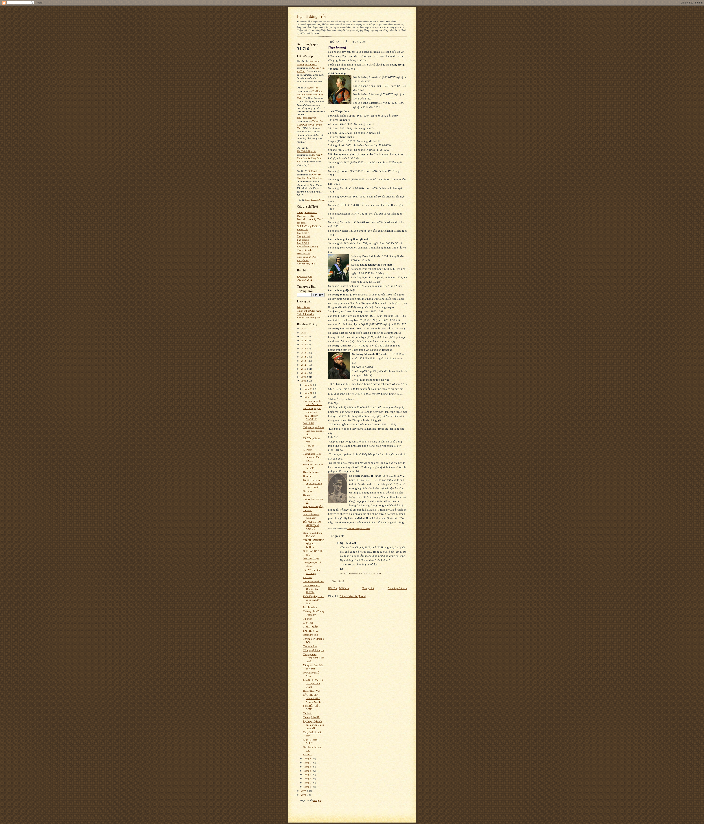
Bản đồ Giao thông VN (308, 317)
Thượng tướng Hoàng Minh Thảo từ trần (313, 658)
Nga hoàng (308, 491)
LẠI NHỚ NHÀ (310, 630)
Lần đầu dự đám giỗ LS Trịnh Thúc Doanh (313, 683)
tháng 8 (308, 758)
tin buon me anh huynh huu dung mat (310, 94)
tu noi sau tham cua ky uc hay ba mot (310, 124)
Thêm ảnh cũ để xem (313, 581)
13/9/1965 (308, 622)
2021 (304, 328)
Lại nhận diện (310, 607)
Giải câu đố (308, 445)
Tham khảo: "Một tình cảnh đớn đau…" (312, 457)
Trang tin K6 (303, 236)
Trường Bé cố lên (311, 717)
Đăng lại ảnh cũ (311, 472)
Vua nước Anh (310, 646)
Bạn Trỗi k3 (303, 243)
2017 (304, 344)
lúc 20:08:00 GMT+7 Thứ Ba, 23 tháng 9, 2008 (360, 573)
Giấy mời (307, 449)
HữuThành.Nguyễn (306, 117)
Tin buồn (307, 510)
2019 (304, 336)
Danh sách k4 (303, 253)
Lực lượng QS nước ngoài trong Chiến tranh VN (313, 724)
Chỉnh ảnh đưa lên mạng (309, 310)
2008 (304, 381)
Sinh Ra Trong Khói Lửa (309, 226)
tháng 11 (308, 389)
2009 (304, 376)
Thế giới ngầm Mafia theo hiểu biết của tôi (313, 430)
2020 (304, 332)
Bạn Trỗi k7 (303, 233)
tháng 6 (308, 766)
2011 (304, 368)
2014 (304, 356)
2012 (304, 364)
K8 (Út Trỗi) (303, 229)
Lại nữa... (307, 754)
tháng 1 (308, 786)
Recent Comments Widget (314, 200)
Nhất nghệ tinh (310, 634)
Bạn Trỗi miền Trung (307, 246)
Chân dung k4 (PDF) (307, 256)
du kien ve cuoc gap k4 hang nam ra (310, 158)
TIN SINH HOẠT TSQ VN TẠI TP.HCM (311, 589)
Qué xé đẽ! (308, 423)
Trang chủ (368, 588)
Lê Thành (312, 171)
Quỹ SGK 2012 (304, 279)
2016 (304, 348)
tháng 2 (308, 782)
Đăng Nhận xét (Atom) (353, 596)
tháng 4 (308, 774)
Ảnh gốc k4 (303, 260)
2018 (304, 340)
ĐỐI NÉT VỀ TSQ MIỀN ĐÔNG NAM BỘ (312, 525)
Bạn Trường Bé (304, 276)
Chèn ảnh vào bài (305, 314)
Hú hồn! (307, 494)
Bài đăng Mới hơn (338, 588)
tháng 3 (308, 778)
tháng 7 (308, 762)
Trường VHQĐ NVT (307, 212)
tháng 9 (308, 397)
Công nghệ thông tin (313, 650)
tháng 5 (308, 770)
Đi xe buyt (308, 476)
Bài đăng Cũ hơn (397, 588)
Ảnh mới (307, 577)
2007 (304, 790)
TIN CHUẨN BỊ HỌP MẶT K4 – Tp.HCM (313, 543)
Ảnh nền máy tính (306, 263)
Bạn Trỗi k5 (303, 239)
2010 (304, 372)
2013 (304, 360)
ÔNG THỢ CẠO (311, 558)
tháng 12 (308, 385)
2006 (304, 794)
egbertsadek (313, 87)
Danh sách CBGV (305, 216)
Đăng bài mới (303, 307)
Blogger (317, 800)
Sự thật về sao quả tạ (313, 506)
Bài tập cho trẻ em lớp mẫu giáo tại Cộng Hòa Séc (312, 483)
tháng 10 (308, 393)
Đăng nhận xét (338, 581)
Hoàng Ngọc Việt (311, 690)
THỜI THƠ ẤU (310, 626)
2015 (304, 352)
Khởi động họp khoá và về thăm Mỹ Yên (313, 600)
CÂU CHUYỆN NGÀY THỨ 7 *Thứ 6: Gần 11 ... (313, 698)
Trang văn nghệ (305, 250)
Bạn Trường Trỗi (311, 16)
